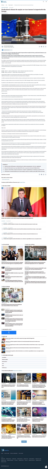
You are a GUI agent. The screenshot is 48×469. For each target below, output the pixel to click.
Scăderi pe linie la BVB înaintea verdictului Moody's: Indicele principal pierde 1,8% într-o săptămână (23, 166)
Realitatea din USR (3, 460)
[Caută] (43, 2)
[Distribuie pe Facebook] (41, 46)
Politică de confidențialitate (13, 453)
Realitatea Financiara (12, 383)
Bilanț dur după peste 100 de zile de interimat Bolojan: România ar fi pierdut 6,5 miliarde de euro (20, 233)
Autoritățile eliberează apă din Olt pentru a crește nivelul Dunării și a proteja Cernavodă (14, 281)
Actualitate (5, 237)
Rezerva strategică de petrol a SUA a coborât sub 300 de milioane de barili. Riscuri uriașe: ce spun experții (25, 344)
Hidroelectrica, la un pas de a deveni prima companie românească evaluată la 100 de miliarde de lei (38, 403)
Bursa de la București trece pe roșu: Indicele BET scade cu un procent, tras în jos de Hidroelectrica (22, 167)
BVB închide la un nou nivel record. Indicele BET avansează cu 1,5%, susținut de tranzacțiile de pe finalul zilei (8, 403)
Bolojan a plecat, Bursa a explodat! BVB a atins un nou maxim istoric (39, 436)
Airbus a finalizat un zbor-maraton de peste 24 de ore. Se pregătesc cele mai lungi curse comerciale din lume (14, 324)
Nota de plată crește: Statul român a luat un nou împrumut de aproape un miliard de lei (24, 403)
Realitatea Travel (26, 458)
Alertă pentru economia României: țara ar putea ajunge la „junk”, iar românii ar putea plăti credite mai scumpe (25, 171)
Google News (22, 182)
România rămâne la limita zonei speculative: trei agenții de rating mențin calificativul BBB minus (39, 386)
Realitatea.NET (3, 458)
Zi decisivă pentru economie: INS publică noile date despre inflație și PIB (24, 437)
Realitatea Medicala (31, 458)
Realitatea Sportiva (8, 458)
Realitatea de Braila (3, 461)
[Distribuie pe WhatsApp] (43, 46)
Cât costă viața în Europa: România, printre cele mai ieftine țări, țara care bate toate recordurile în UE (23, 420)
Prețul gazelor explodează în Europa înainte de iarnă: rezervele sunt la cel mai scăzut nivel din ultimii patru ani (35, 282)
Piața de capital (5, 7)
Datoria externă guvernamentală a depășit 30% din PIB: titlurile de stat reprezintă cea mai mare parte (13, 269)
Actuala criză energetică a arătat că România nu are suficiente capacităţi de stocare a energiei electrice (22, 238)
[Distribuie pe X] (45, 46)
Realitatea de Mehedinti (10, 460)
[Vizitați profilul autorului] (2, 47)
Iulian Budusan (10, 46)
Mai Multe (24, 441)
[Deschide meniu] (46, 2)
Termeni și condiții (6, 453)
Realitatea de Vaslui (38, 460)
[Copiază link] (39, 46)
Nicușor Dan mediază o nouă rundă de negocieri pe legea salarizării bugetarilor (17, 218)
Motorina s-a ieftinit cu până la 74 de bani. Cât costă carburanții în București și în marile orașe (20, 224)
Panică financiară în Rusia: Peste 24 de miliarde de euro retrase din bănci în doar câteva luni (12, 305)
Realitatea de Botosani (32, 460)
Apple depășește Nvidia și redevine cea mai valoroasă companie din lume (8, 386)
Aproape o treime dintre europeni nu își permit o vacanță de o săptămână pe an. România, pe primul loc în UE (24, 169)
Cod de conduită (21, 453)
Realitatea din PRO (21, 460)
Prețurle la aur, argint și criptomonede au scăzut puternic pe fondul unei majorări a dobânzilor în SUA (8, 437)
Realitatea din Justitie (38, 458)
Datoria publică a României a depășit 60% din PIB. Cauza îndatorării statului (38, 420)
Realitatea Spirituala (20, 458)
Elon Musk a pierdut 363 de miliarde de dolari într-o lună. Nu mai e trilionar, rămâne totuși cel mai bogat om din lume (14, 320)
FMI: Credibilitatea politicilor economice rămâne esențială (23, 386)
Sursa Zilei (26, 460)
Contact (2, 453)
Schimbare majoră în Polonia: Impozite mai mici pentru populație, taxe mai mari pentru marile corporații (14, 311)
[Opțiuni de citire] (46, 467)
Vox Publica (16, 460)
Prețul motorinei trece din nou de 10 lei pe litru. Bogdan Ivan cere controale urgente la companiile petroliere (12, 263)
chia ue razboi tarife (5, 179)
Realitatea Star (14, 458)
